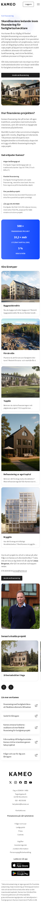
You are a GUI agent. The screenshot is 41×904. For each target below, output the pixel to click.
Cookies (20, 834)
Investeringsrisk (20, 845)
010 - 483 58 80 (20, 800)
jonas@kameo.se (20, 570)
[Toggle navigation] (37, 4)
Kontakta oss (20, 810)
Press (20, 831)
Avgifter (20, 841)
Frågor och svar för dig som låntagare (14, 755)
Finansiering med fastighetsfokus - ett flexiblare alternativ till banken (17, 705)
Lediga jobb (20, 827)
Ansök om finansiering (20, 75)
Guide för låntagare (11, 716)
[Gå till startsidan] (8, 4)
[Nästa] (10, 687)
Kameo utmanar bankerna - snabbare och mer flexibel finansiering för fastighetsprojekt (16, 727)
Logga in (28, 4)
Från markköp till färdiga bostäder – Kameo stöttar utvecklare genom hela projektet (17, 742)
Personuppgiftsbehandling (20, 852)
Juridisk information (20, 848)
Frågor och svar (20, 823)
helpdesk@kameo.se (20, 804)
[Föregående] (3, 687)
